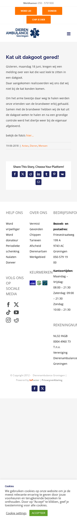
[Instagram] (8, 320)
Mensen (42, 145)
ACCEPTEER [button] (38, 513)
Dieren (33, 145)
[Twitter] (16, 304)
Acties (25, 145)
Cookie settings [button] (16, 513)
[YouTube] (16, 312)
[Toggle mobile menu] (69, 34)
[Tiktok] (8, 312)
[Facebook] (8, 304)
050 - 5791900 (45, 3)
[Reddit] (16, 320)
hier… (30, 135)
